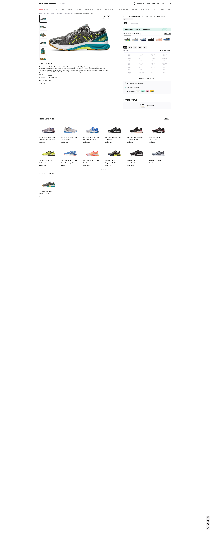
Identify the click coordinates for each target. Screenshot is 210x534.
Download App (141, 3)
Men (154, 9)
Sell (158, 3)
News (153, 3)
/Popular (44, 9)
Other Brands (123, 9)
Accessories (145, 9)
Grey (49, 80)
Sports (55, 9)
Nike (63, 9)
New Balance (89, 9)
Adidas (79, 9)
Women (161, 9)
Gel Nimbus (59, 13)
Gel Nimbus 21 (68, 13)
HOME (40, 13)
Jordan (70, 9)
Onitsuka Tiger (110, 9)
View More (42, 83)
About (148, 3)
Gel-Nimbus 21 (52, 77)
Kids (169, 9)
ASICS (99, 9)
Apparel (134, 9)
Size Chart (126, 50)
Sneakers (46, 13)
